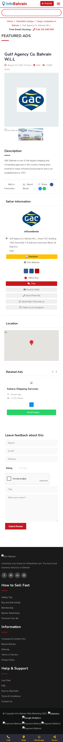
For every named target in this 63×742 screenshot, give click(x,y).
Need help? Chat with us (33, 301)
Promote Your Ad (9, 618)
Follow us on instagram (33, 307)
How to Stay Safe (9, 691)
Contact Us (6, 701)
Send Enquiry (33, 412)
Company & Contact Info (13, 639)
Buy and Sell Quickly (10, 602)
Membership (7, 607)
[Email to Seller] (31, 404)
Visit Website (32, 262)
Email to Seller (33, 289)
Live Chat (5, 680)
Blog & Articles (8, 644)
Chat (33, 283)
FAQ (3, 685)
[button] (31, 343)
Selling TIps (6, 597)
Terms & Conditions (11, 696)
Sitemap (5, 649)
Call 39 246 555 (44, 29)
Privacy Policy (8, 660)
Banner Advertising (10, 613)
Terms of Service (9, 654)
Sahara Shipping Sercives (22, 389)
